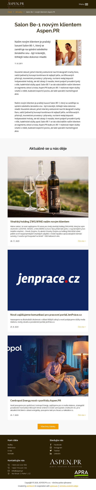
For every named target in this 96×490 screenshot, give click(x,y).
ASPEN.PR (30, 486)
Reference (11, 447)
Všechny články (48, 426)
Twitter (57, 450)
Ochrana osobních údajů (68, 486)
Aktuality (19, 12)
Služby (10, 444)
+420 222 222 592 (19, 465)
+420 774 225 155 (19, 468)
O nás (10, 450)
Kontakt (11, 453)
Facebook (57, 444)
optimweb (54, 486)
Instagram (58, 447)
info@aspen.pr (17, 471)
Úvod (10, 12)
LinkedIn (57, 453)
